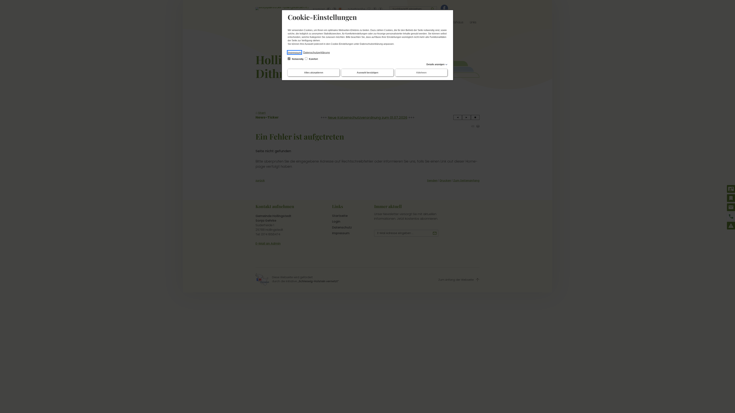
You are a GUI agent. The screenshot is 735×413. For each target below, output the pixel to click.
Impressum (294, 52)
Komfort (313, 59)
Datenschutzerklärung (316, 52)
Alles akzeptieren (313, 72)
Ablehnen (421, 72)
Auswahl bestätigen (367, 72)
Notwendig (297, 59)
